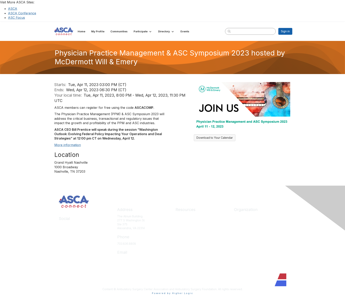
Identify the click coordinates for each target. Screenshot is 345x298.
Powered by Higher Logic (172, 293)
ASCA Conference (22, 13)
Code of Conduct (186, 251)
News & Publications (188, 246)
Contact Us (241, 246)
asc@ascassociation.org (133, 259)
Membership (183, 234)
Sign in (285, 31)
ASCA (12, 9)
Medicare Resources (189, 216)
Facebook (65, 231)
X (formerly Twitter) (71, 237)
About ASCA (242, 216)
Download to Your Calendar (214, 137)
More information (67, 145)
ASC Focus (16, 18)
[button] (143, 31)
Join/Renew (242, 222)
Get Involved (242, 234)
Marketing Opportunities (250, 240)
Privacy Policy (184, 257)
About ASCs (183, 240)
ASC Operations (185, 222)
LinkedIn (64, 225)
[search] (229, 31)
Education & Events (188, 228)
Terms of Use (184, 263)
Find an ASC (242, 228)
